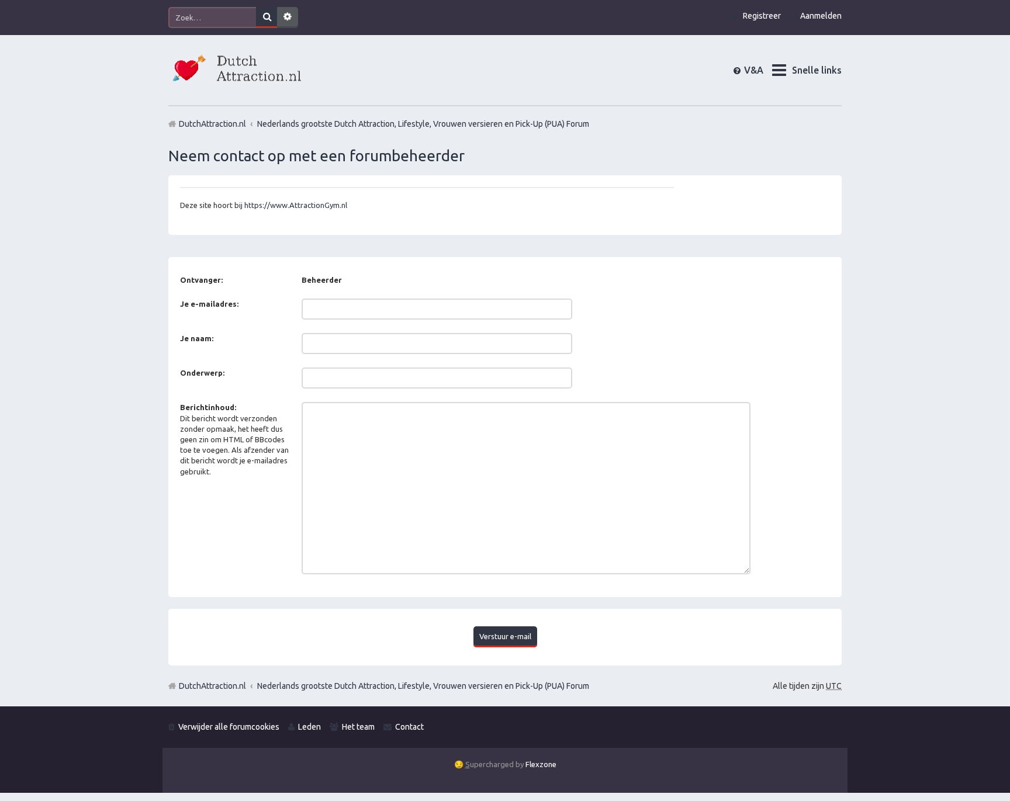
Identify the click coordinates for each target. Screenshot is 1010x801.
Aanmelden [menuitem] (821, 15)
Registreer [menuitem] (762, 15)
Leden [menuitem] (309, 726)
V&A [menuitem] (763, 70)
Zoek (266, 17)
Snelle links (817, 70)
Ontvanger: (201, 280)
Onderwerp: (202, 373)
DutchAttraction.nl (212, 686)
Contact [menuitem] (409, 726)
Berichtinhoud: (208, 407)
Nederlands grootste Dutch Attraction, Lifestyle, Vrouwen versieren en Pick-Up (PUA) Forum (423, 686)
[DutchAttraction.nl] (235, 69)
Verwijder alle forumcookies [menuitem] (228, 726)
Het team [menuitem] (358, 726)
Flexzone (540, 764)
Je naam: (196, 338)
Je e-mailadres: (209, 304)
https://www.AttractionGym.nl (295, 205)
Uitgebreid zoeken (287, 17)
